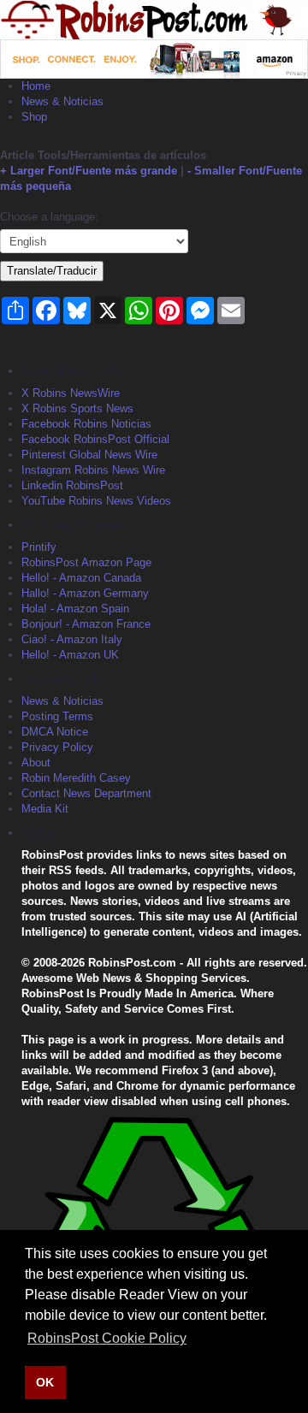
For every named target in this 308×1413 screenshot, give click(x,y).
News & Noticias (62, 101)
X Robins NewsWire (70, 393)
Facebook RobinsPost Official (95, 439)
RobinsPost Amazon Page (86, 562)
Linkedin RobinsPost (72, 485)
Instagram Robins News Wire (93, 470)
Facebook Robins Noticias (86, 423)
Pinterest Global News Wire (89, 454)
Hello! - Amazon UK (70, 654)
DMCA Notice (54, 731)
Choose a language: (49, 216)
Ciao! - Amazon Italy (71, 639)
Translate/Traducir (52, 270)
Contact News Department (86, 793)
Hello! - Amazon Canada (81, 577)
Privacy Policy (57, 747)
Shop (34, 116)
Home (35, 86)
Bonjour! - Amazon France (86, 624)
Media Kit (44, 808)
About (35, 762)
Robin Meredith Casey (76, 778)
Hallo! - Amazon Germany (85, 593)
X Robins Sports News (77, 408)
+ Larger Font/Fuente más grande (88, 170)
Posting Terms (57, 716)
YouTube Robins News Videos (96, 500)
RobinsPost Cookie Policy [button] (107, 1338)
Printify (38, 547)
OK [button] (45, 1382)
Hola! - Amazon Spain (75, 608)
